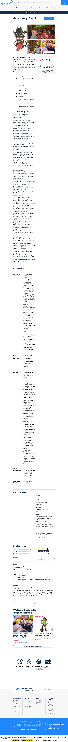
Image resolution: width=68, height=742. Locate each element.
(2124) (19, 633)
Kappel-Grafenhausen (25, 12)
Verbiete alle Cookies (26, 740)
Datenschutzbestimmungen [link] (50, 740)
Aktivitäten (15, 12)
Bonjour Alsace (39, 700)
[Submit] (16, 2)
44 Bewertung (25, 22)
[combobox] (32, 2)
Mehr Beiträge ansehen (24, 602)
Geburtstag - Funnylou (42, 635)
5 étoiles (15, 548)
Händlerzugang (48, 728)
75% (30, 548)
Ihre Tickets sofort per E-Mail (48, 65)
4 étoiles (15, 549)
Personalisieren (38, 740)
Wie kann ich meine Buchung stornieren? (16, 706)
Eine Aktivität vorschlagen (48, 724)
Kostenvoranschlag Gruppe (53, 724)
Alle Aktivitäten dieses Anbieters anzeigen (33, 646)
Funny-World (47, 537)
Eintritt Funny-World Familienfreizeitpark (19, 636)
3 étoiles (15, 551)
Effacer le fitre (16, 557)
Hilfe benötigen (53, 728)
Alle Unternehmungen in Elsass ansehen (28, 729)
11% (30, 551)
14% (30, 549)
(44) (40, 633)
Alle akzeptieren (15, 740)
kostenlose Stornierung (48, 66)
